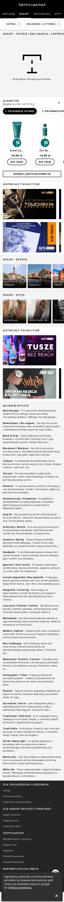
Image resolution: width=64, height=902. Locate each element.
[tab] (8, 14)
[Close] (56, 895)
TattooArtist (32, 5)
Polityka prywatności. (20, 887)
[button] (13, 24)
